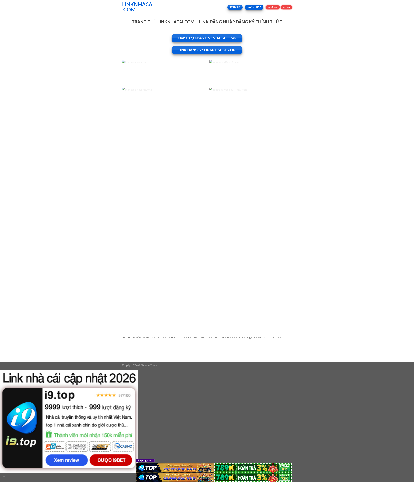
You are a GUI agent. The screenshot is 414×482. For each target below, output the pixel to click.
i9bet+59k (286, 7)
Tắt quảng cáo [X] (145, 460)
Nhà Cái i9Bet (272, 7)
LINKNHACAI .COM (138, 7)
